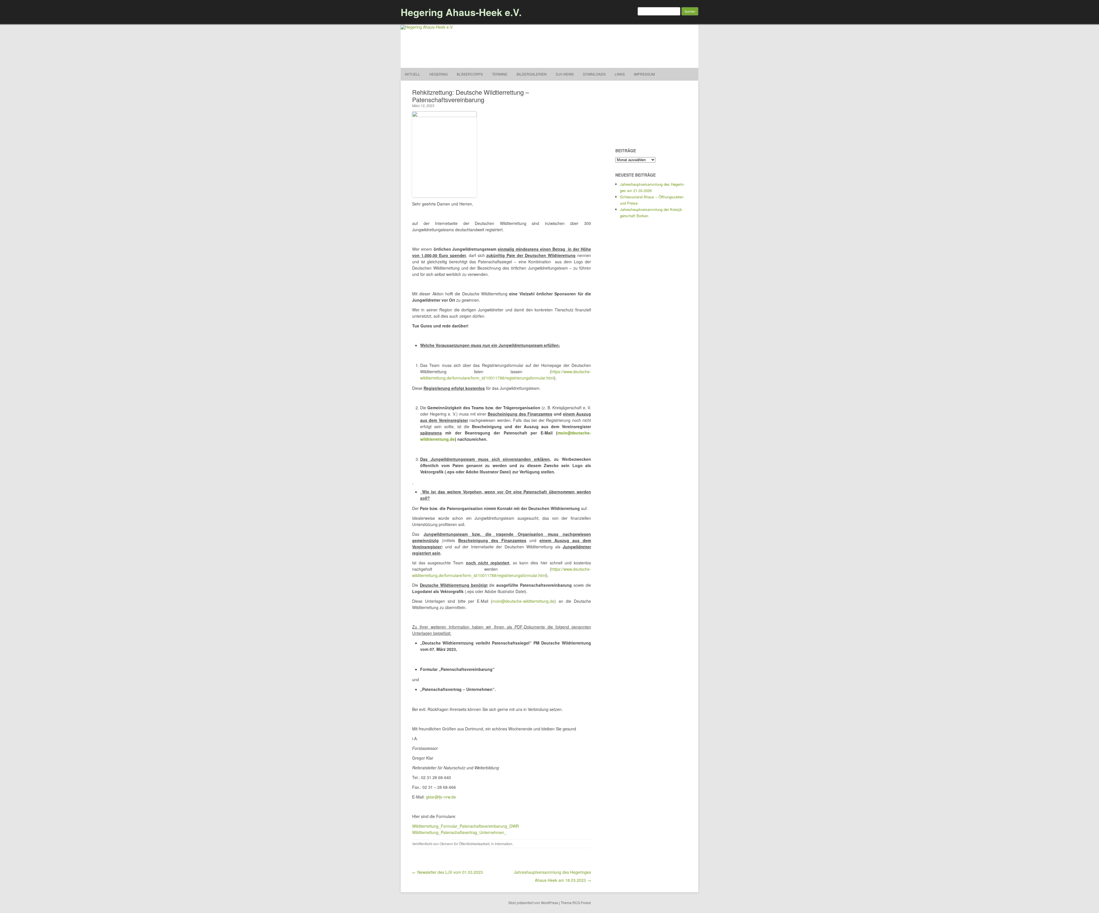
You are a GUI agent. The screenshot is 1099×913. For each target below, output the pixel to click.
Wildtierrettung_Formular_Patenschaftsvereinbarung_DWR (465, 826)
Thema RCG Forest (576, 902)
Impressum (644, 74)
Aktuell (412, 74)
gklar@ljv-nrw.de (441, 797)
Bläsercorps (470, 74)
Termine (499, 74)
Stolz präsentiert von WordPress (533, 902)
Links (620, 74)
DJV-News (565, 74)
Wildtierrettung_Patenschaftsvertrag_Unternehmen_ (459, 832)
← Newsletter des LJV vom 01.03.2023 (447, 872)
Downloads (594, 74)
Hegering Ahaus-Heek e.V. (461, 12)
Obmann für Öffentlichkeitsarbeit (464, 843)
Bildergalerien (532, 74)
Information (503, 843)
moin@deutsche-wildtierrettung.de (523, 601)
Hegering (438, 74)
